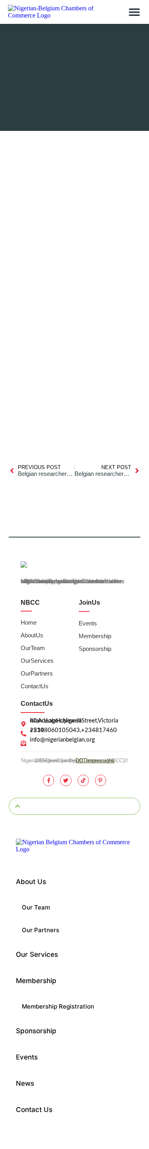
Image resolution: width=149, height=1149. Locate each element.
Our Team (33, 648)
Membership (95, 636)
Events (88, 623)
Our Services (37, 660)
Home (29, 622)
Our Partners (37, 673)
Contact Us (34, 686)
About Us (32, 635)
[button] (134, 12)
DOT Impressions (94, 760)
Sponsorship (95, 648)
